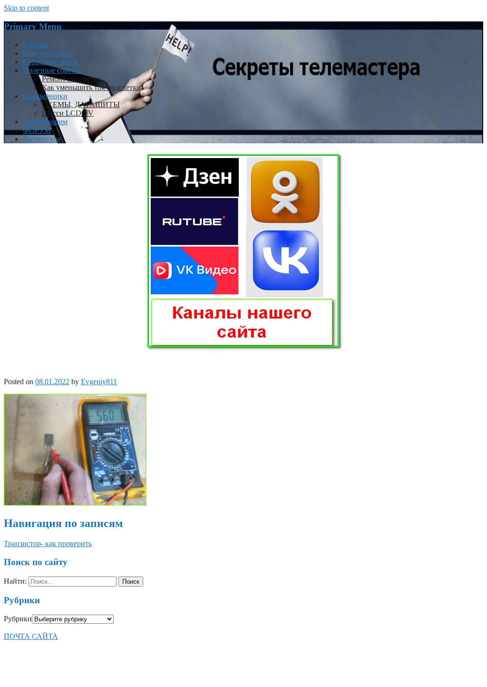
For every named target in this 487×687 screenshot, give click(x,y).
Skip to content (26, 8)
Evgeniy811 (99, 382)
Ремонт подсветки (71, 79)
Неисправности (48, 53)
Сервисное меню (50, 62)
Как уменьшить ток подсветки (91, 87)
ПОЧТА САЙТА (31, 636)
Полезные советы (51, 70)
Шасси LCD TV (68, 113)
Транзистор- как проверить (48, 543)
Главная (36, 44)
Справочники (45, 96)
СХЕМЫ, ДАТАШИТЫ (81, 104)
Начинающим (45, 122)
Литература (41, 139)
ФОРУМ (37, 130)
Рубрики (18, 619)
